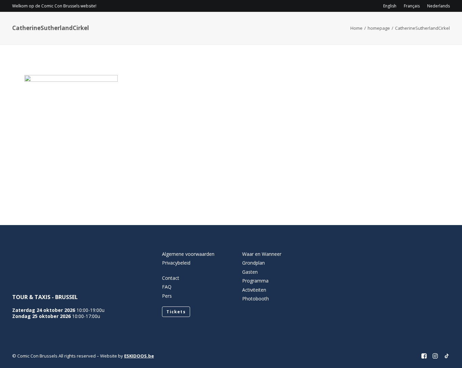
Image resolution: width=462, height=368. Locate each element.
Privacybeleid (176, 263)
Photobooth (255, 298)
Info (224, 25)
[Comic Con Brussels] (50, 25)
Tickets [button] (175, 312)
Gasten (302, 25)
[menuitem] (391, 6)
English (389, 6)
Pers (167, 296)
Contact (387, 25)
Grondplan (253, 263)
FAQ (166, 287)
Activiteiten (341, 25)
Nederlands (438, 6)
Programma (263, 25)
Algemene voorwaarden (188, 254)
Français (412, 6)
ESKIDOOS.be (139, 356)
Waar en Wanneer (261, 254)
